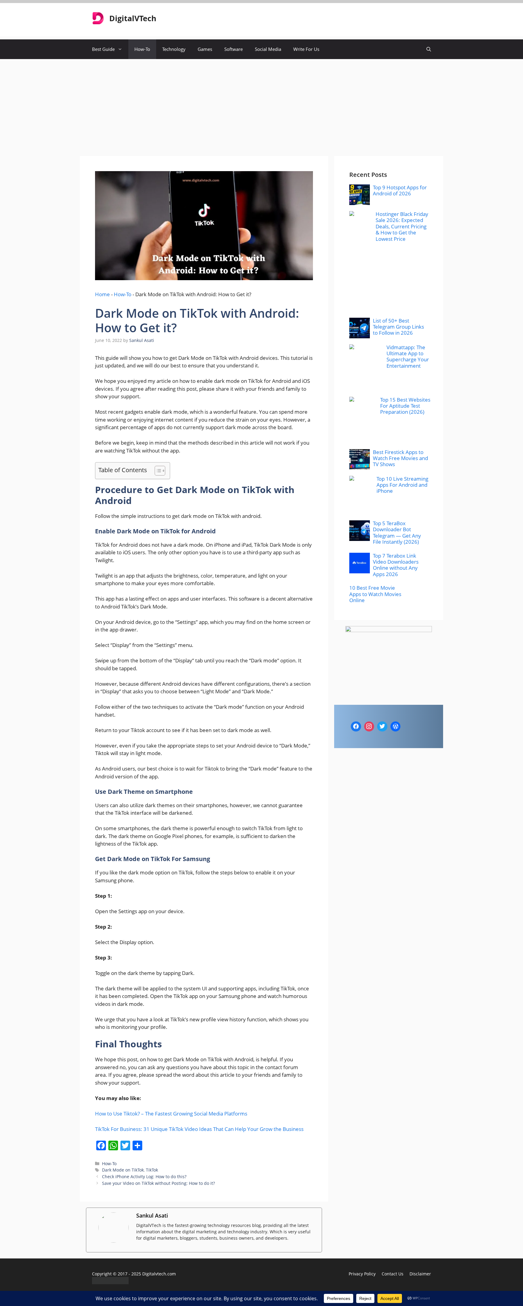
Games (205, 49)
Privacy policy (362, 1274)
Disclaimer (420, 1274)
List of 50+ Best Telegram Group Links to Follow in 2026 (398, 326)
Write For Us (306, 49)
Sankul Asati (152, 1215)
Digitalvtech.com (159, 1274)
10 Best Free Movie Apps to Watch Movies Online (375, 594)
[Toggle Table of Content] (157, 471)
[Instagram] (369, 726)
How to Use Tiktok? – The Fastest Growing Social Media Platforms (171, 1113)
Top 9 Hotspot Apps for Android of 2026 (400, 190)
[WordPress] (395, 726)
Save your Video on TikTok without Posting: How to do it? (158, 1183)
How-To (142, 49)
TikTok (152, 1170)
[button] (428, 49)
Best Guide (103, 49)
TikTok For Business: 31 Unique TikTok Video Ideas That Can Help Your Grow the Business (199, 1128)
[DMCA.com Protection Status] (110, 1282)
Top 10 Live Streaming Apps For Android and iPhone (402, 485)
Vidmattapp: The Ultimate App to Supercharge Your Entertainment (407, 356)
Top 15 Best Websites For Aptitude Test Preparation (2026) (405, 406)
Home (102, 294)
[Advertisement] (261, 104)
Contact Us (392, 1274)
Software (233, 49)
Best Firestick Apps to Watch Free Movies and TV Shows (400, 458)
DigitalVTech (132, 18)
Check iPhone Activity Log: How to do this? (144, 1176)
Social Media (268, 49)
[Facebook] (356, 726)
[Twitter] (382, 726)
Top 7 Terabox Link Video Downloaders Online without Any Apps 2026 (396, 565)
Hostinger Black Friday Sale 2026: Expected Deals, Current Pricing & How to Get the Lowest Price (402, 226)
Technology (174, 49)
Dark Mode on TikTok (123, 1170)
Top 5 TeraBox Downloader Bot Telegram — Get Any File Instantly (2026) (397, 532)
